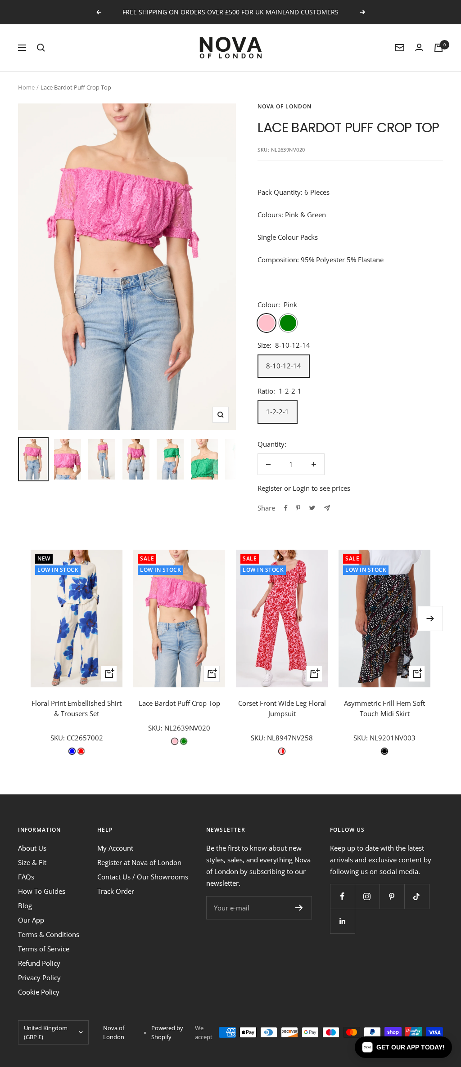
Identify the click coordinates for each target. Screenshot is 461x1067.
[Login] (419, 47)
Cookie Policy (38, 991)
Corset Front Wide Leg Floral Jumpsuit (282, 708)
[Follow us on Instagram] (367, 896)
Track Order (115, 891)
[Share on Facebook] (286, 508)
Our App (31, 919)
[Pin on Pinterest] (298, 508)
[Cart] (438, 48)
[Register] (299, 908)
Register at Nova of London (139, 862)
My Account (115, 847)
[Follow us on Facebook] (342, 896)
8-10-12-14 (283, 365)
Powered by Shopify (167, 1032)
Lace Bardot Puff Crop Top (179, 703)
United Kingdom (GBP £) (46, 1032)
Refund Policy (39, 963)
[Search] (41, 48)
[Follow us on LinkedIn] (342, 921)
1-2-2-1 (277, 411)
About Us (32, 847)
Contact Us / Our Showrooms (142, 876)
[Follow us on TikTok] (416, 896)
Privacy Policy (39, 977)
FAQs (26, 876)
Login (301, 488)
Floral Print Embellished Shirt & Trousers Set (77, 708)
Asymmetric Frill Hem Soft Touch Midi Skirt (384, 708)
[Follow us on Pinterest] (392, 896)
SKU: (58, 737)
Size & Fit (32, 862)
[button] (403, 1047)
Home (26, 87)
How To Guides (41, 891)
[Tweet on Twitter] (312, 508)
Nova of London (285, 106)
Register (270, 488)
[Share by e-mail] (327, 508)
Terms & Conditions (48, 934)
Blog (25, 905)
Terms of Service (43, 948)
